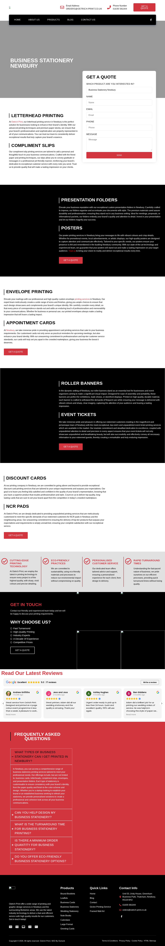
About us (34, 20)
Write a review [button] (150, 682)
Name (89, 96)
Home (17, 20)
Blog (70, 20)
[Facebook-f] (151, 19)
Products (53, 20)
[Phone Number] (109, 7)
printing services (82, 299)
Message (91, 134)
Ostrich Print (17, 122)
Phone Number (120, 6)
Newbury (10, 330)
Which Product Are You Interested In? (110, 84)
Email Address (72, 6)
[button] (162, 703)
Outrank (61, 941)
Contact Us (88, 20)
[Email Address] (62, 7)
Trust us (72, 251)
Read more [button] (11, 714)
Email (89, 109)
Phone (90, 122)
